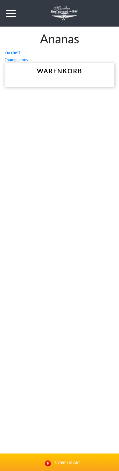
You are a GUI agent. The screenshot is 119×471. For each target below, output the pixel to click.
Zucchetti (13, 52)
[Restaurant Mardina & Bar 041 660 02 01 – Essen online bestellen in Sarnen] (64, 13)
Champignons (16, 60)
